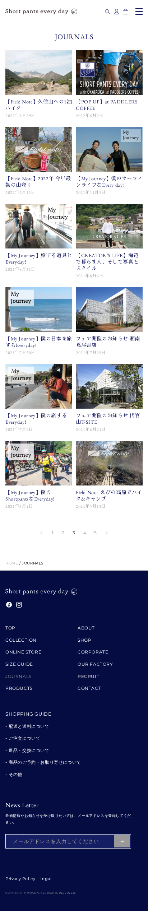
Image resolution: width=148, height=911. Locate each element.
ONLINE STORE (23, 652)
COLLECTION (21, 640)
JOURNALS (18, 676)
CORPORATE (93, 652)
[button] (107, 11)
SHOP (84, 640)
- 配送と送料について (27, 726)
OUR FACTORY (95, 664)
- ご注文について (22, 738)
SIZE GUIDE (19, 664)
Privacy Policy (20, 878)
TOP (10, 628)
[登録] (122, 841)
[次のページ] (106, 533)
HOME (11, 563)
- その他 (13, 774)
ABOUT (86, 628)
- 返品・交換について (27, 750)
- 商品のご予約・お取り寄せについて (43, 762)
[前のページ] (41, 533)
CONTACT (89, 688)
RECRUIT (88, 676)
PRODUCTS (19, 688)
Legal (45, 878)
